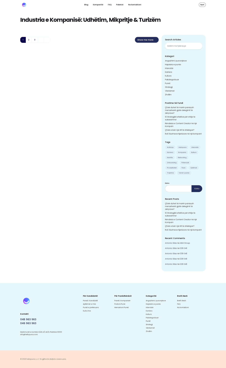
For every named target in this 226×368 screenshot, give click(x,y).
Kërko (167, 183)
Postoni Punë (119, 304)
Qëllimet (193, 168)
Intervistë (169, 68)
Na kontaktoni (134, 4)
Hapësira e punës (173, 64)
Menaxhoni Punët (121, 307)
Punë (183, 168)
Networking (182, 157)
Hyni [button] (202, 4)
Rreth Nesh (181, 300)
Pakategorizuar (172, 79)
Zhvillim (168, 94)
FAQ (109, 4)
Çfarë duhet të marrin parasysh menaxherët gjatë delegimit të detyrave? (179, 110)
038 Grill (183, 248)
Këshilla (170, 157)
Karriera (168, 72)
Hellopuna (182, 147)
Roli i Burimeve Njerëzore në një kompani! (183, 133)
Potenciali (185, 162)
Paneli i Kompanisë (122, 300)
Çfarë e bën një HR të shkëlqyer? (179, 130)
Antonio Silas (171, 243)
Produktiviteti (172, 168)
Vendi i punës (184, 173)
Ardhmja (170, 147)
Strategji (169, 87)
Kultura (168, 75)
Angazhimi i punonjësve (176, 60)
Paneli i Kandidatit (90, 300)
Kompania (182, 152)
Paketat (119, 4)
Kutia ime (87, 311)
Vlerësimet (170, 91)
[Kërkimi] (199, 46)
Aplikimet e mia (89, 304)
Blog (86, 4)
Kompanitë (98, 4)
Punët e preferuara (91, 307)
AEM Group (185, 243)
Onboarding (171, 162)
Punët (167, 83)
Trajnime (170, 173)
